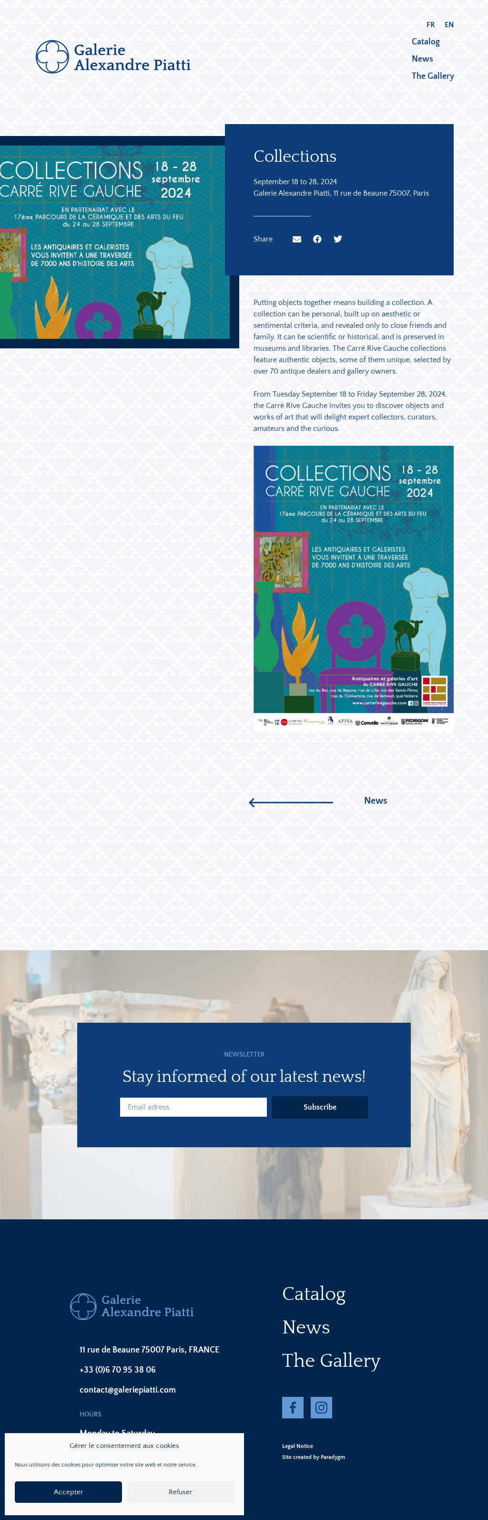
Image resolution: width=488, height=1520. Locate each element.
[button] (297, 239)
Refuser (180, 1492)
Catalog (426, 42)
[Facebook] (293, 1407)
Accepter (68, 1492)
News (422, 59)
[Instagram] (321, 1407)
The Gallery (433, 76)
